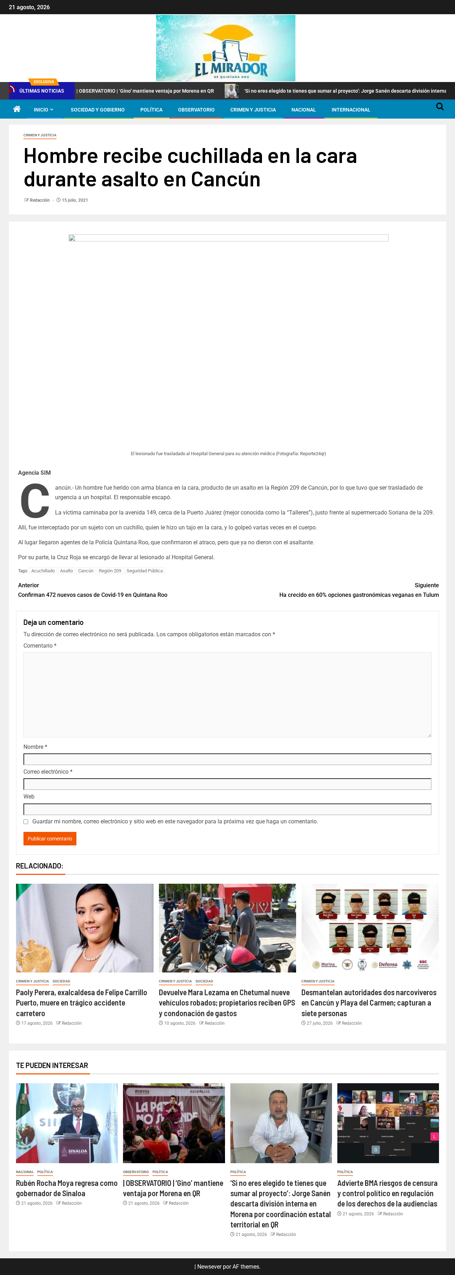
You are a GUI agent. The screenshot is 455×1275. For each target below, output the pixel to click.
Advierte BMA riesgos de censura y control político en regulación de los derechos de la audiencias (387, 1193)
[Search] (439, 109)
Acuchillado (43, 570)
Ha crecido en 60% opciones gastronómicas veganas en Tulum (359, 590)
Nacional (303, 110)
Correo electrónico (48, 771)
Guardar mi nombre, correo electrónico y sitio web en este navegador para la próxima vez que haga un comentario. (175, 821)
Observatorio (196, 110)
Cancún (85, 570)
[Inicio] (17, 110)
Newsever (209, 1266)
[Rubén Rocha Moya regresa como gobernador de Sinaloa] (67, 1123)
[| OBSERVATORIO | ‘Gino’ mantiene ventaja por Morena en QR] (174, 1123)
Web (28, 796)
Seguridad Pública (145, 570)
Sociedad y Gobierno (98, 110)
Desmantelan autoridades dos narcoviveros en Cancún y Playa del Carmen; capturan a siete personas (369, 1002)
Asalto (66, 570)
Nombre (35, 746)
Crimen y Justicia (253, 110)
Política (151, 110)
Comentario (40, 645)
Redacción (40, 200)
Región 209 (110, 570)
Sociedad (61, 981)
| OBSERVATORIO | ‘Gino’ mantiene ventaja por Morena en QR (111, 91)
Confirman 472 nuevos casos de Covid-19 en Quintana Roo (92, 590)
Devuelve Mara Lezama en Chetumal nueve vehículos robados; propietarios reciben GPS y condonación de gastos (227, 1002)
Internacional (351, 110)
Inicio (41, 110)
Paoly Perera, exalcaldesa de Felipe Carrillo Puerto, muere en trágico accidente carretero (81, 1002)
